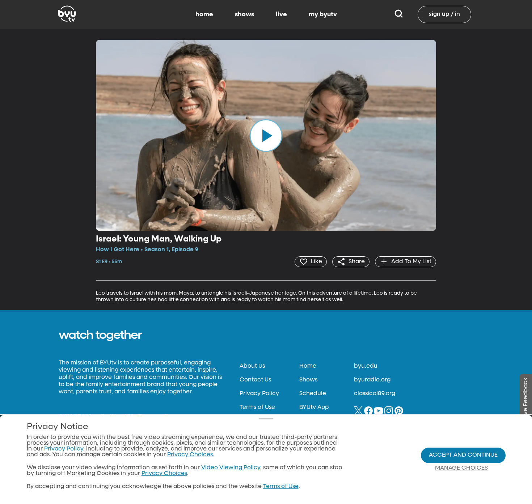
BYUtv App (314, 407)
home (204, 14)
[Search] (398, 14)
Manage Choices (461, 468)
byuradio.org (372, 380)
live (281, 14)
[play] (266, 135)
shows (244, 14)
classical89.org (374, 394)
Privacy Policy (259, 394)
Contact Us (255, 380)
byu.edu (365, 366)
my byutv (323, 14)
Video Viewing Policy (230, 468)
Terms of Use (257, 407)
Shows (308, 380)
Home (307, 366)
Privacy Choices (164, 474)
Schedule (312, 394)
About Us (252, 366)
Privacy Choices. (190, 455)
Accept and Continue (463, 455)
